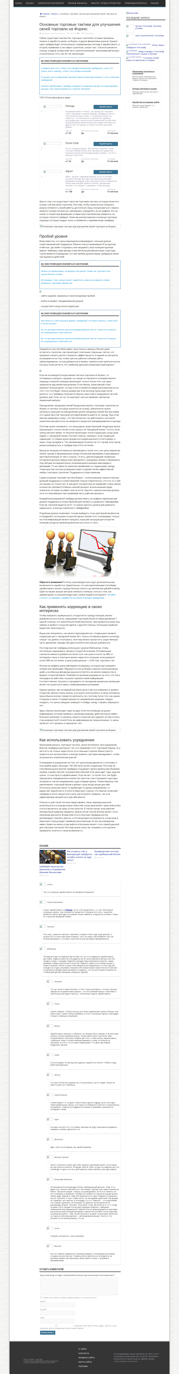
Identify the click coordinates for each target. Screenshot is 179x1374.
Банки (18, 3)
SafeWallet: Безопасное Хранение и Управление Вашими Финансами (52, 869)
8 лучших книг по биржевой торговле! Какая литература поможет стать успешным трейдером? (80, 78)
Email (42, 1309)
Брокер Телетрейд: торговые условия (148, 27)
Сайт (42, 1317)
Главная (45, 14)
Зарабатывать (105, 107)
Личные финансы (77, 3)
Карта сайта (85, 1362)
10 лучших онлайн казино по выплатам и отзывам (142, 59)
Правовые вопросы (136, 3)
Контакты (83, 1353)
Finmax (69, 910)
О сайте (82, 1349)
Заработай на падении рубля (145, 102)
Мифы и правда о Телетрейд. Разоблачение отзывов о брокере (145, 52)
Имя (42, 1301)
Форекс (54, 14)
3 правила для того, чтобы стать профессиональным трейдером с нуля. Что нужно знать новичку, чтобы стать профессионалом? (77, 69)
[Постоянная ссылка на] (130, 32)
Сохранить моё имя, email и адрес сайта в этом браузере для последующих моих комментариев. (78, 1326)
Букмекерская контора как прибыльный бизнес (107, 853)
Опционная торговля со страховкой (143, 72)
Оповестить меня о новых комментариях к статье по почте (70, 1297)
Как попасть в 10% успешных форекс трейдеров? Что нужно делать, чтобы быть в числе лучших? (79, 322)
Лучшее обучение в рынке (144, 89)
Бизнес (30, 3)
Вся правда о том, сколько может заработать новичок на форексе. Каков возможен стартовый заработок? (75, 281)
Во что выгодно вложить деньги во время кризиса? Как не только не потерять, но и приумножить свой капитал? (78, 331)
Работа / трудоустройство (106, 3)
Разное (155, 3)
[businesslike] (132, 13)
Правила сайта (86, 1357)
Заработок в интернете (51, 3)
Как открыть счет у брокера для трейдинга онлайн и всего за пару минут (79, 855)
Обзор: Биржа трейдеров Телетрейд (145, 46)
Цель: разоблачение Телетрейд (149, 35)
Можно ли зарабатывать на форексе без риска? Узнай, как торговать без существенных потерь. (75, 272)
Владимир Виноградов (58, 33)
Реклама (83, 1366)
